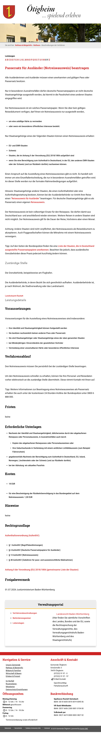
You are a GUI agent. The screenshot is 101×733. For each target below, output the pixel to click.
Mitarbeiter (10, 687)
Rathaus (37, 45)
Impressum (47, 728)
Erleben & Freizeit (13, 676)
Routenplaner (11, 684)
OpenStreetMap (60, 683)
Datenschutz (8, 728)
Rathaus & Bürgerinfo (23, 45)
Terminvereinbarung (14, 720)
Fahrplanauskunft (61, 686)
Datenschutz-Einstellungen (17, 689)
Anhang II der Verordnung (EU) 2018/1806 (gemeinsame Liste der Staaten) (41, 569)
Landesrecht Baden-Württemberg (72, 614)
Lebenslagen (18, 623)
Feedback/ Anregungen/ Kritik (33, 728)
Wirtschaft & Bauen (13, 673)
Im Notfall (10, 681)
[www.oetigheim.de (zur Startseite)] (42, 19)
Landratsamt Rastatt (14, 296)
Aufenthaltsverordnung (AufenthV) (22, 535)
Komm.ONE (84, 729)
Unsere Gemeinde (13, 665)
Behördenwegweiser (22, 618)
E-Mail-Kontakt (60, 679)
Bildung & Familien (13, 670)
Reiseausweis (37, 202)
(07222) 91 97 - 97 (61, 676)
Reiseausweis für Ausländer (25, 198)
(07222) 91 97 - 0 (60, 673)
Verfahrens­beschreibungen (25, 613)
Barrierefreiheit (18, 728)
